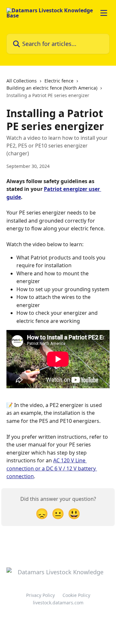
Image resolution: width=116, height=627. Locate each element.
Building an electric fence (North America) (51, 88)
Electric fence (58, 81)
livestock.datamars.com (58, 603)
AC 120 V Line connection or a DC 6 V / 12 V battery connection (51, 468)
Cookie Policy (76, 595)
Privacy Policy (40, 595)
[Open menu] (104, 13)
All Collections (21, 81)
